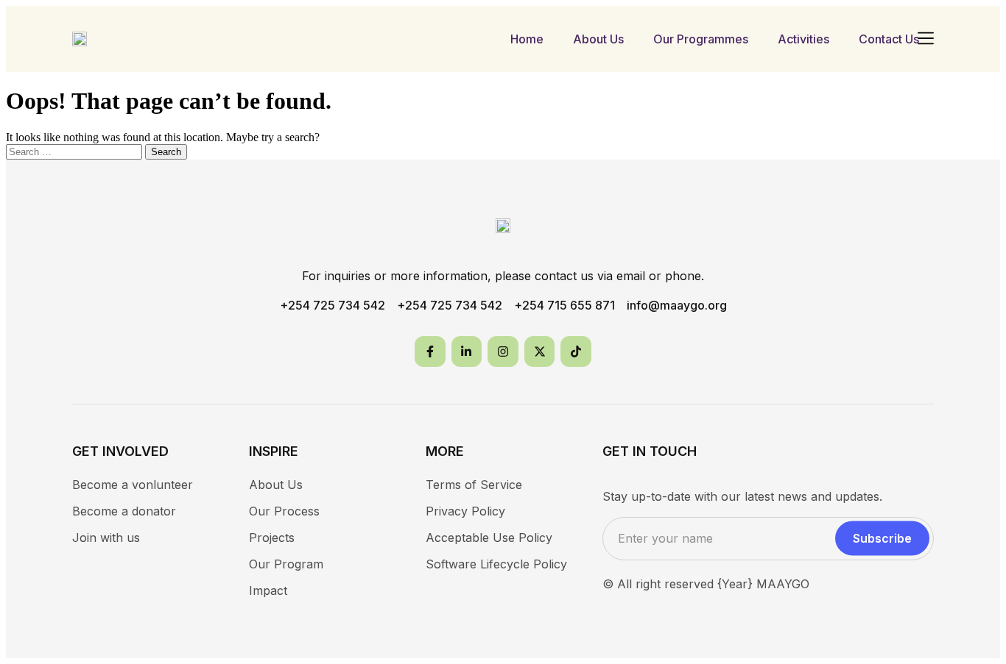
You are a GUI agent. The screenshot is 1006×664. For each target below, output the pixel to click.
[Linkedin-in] (466, 351)
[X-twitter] (539, 351)
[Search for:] (75, 151)
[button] (925, 39)
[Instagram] (503, 351)
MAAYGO (782, 583)
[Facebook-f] (430, 351)
